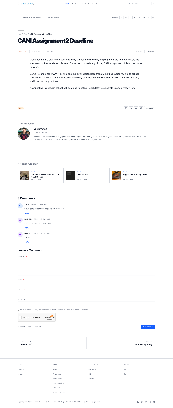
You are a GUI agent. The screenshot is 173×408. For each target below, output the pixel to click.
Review (20, 374)
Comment (22, 256)
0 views (139, 52)
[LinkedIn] (135, 17)
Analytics (57, 374)
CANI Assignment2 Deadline (55, 40)
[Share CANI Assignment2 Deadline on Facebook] (136, 108)
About (94, 4)
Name (21, 279)
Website (21, 300)
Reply (26, 213)
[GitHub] (126, 17)
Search (55, 370)
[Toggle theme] (153, 3)
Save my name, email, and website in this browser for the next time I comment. (54, 310)
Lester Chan (22, 52)
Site (74, 4)
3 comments (151, 52)
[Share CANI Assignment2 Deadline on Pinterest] (141, 108)
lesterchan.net (41, 132)
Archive (21, 370)
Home (19, 34)
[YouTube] (153, 17)
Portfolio (84, 4)
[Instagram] (131, 17)
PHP (90, 374)
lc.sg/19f (150, 108)
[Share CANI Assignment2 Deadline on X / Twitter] (126, 108)
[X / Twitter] (149, 17)
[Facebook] (121, 17)
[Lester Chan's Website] (26, 3)
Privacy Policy (59, 392)
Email (21, 289)
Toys (126, 374)
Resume (91, 379)
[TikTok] (144, 17)
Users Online (58, 383)
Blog (67, 4)
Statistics (57, 379)
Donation (56, 388)
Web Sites (93, 370)
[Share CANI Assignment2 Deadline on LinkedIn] (131, 108)
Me (125, 370)
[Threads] (140, 17)
